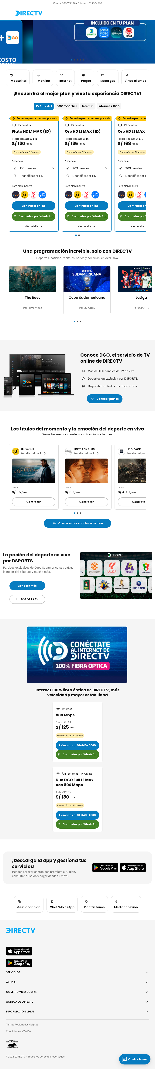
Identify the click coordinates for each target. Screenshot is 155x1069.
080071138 (69, 3)
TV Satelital (44, 106)
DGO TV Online (67, 106)
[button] (6, 175)
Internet (88, 106)
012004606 (95, 3)
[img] (12, 13)
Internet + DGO (109, 106)
